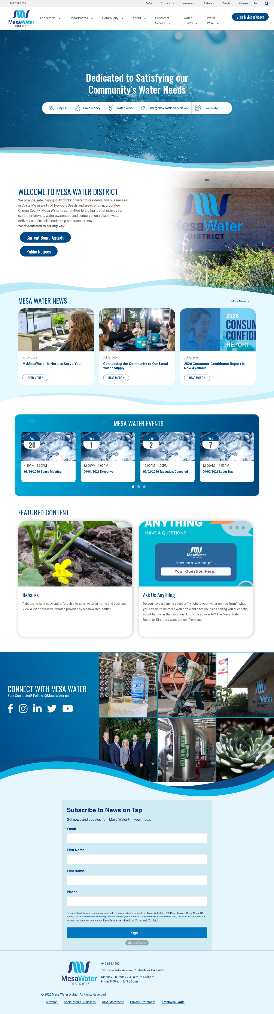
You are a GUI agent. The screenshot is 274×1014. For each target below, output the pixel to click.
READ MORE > (35, 377)
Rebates (209, 3)
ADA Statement (113, 1002)
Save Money (91, 108)
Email (71, 829)
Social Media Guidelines (80, 1002)
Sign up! (137, 932)
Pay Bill (62, 108)
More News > (240, 301)
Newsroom (189, 3)
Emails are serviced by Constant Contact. (131, 920)
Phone (72, 892)
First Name (75, 850)
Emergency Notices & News (168, 108)
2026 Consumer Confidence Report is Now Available (214, 366)
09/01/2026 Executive (98, 471)
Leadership (211, 108)
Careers (244, 3)
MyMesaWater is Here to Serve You (51, 364)
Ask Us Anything (159, 595)
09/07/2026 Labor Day (218, 471)
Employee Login (173, 1002)
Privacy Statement (142, 1002)
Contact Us (167, 3)
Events (226, 3)
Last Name (75, 871)
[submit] (267, 3)
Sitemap (52, 1002)
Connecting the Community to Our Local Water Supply (135, 366)
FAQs (149, 3)
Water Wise (124, 108)
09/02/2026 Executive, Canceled (165, 471)
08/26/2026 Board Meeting (43, 471)
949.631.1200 (18, 3)
